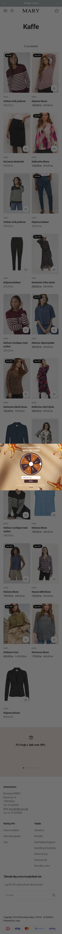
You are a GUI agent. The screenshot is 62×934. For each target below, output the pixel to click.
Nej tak (31, 487)
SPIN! (31, 481)
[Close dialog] (60, 445)
